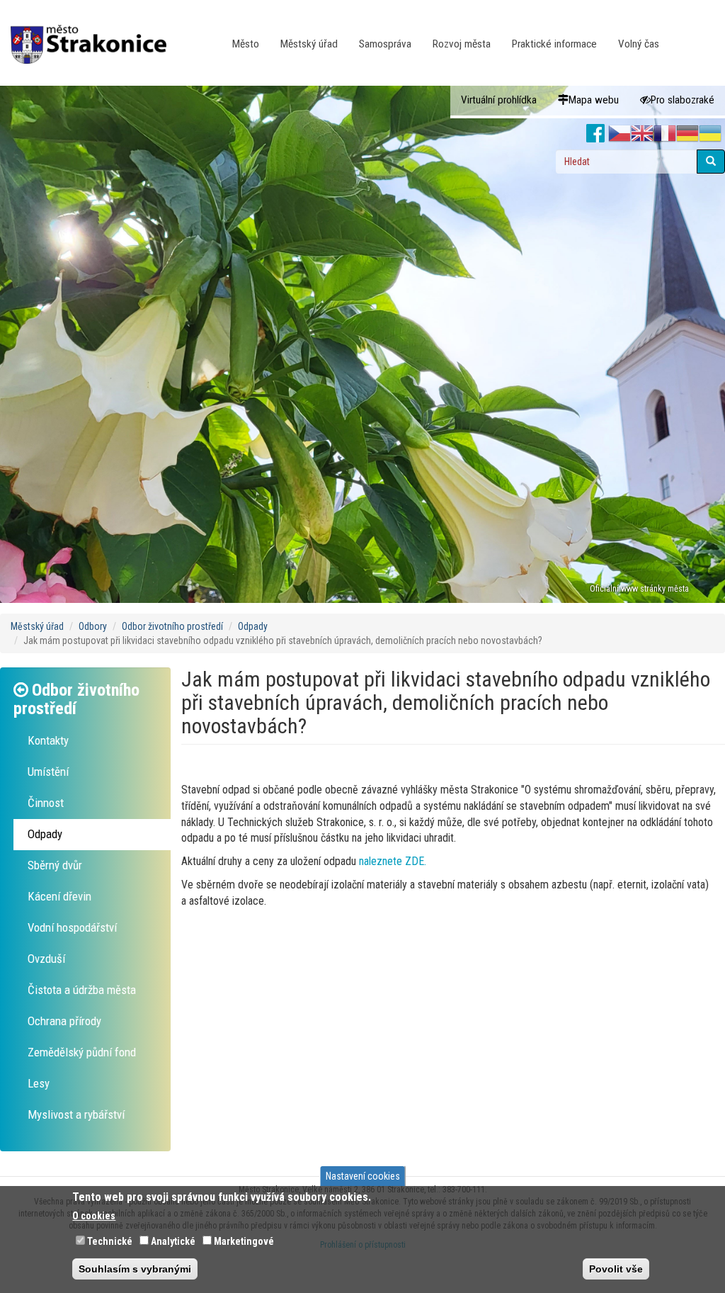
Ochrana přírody (64, 1021)
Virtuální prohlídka (499, 100)
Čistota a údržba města (82, 990)
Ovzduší (46, 959)
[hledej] (711, 161)
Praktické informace (554, 44)
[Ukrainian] (710, 134)
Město (245, 44)
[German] (687, 134)
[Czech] (619, 134)
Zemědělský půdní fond (82, 1052)
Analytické (173, 1241)
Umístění (48, 771)
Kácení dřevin (59, 896)
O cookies (93, 1215)
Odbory (93, 626)
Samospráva (385, 44)
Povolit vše (616, 1269)
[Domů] (94, 35)
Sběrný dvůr (55, 865)
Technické (109, 1241)
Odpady (253, 626)
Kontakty (48, 740)
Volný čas (638, 44)
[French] (664, 134)
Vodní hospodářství (72, 927)
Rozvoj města (462, 44)
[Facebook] (596, 134)
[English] (642, 134)
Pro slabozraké (682, 100)
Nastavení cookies (363, 1176)
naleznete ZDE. (392, 861)
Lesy (39, 1083)
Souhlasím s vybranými (135, 1269)
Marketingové (244, 1241)
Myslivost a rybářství (76, 1114)
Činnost (46, 803)
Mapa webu (594, 100)
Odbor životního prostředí (172, 626)
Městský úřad (309, 44)
